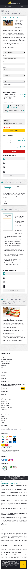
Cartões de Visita (5, 409)
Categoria (5, 49)
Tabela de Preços (5, 363)
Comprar (14, 151)
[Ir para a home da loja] (14, 2)
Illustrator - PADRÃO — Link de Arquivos (14, 175)
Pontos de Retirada (5, 361)
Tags (2, 422)
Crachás (3, 420)
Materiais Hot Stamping (6, 407)
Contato (3, 357)
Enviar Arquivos (14, 130)
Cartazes (3, 416)
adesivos (3, 521)
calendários (8, 521)
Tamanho (5, 73)
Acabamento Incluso (7, 84)
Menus (21, 6)
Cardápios (3, 413)
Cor (3, 61)
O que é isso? (13, 107)
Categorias (9, 6)
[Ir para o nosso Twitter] (5, 460)
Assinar (23, 388)
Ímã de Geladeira (5, 403)
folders (24, 520)
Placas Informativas (5, 414)
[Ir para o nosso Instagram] (11, 460)
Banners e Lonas (5, 405)
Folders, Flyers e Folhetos (7, 399)
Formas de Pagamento (6, 359)
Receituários (4, 418)
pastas (13, 521)
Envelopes (3, 396)
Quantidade (5, 78)
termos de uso (13, 565)
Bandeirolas (4, 401)
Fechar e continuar (23, 564)
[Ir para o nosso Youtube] (8, 460)
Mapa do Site (4, 369)
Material (4, 55)
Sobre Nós (3, 356)
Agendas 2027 (4, 398)
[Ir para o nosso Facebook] (2, 460)
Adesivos (3, 394)
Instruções (3, 365)
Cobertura (5, 67)
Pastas (2, 411)
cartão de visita (20, 520)
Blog (2, 367)
